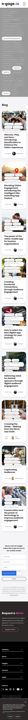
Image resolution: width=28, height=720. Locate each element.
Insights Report (8, 81)
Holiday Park (7, 76)
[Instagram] (11, 690)
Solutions (5, 650)
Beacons (21, 51)
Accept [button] (10, 716)
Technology (7, 15)
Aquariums (7, 47)
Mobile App (16, 43)
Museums (18, 47)
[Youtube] (19, 690)
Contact (5, 670)
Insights (5, 663)
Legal (4, 677)
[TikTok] (22, 690)
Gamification (17, 72)
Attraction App (8, 30)
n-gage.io (12, 11)
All (4, 11)
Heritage (6, 43)
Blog (5, 105)
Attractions (7, 34)
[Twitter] (4, 690)
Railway (20, 81)
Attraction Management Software (11, 21)
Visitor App (18, 34)
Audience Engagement (11, 26)
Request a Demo (10, 629)
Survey (14, 89)
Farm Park (6, 68)
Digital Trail (7, 55)
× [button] (25, 702)
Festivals (17, 68)
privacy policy (14, 595)
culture (15, 93)
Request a (12, 613)
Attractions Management (11, 38)
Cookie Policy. (7, 712)
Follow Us (5, 686)
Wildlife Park (7, 64)
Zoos (18, 30)
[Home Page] (10, 4)
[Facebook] (15, 690)
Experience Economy (10, 60)
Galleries (6, 72)
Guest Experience (9, 51)
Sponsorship (18, 85)
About (4, 656)
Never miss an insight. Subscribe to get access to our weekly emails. (14, 548)
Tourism (6, 93)
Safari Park (7, 85)
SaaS (22, 60)
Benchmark (19, 64)
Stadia (5, 89)
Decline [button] (18, 716)
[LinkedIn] (7, 690)
